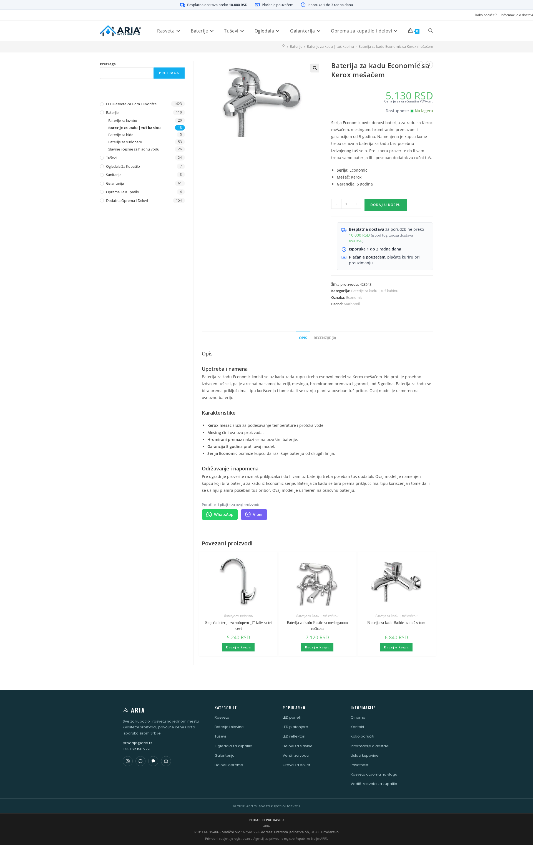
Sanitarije (113, 174)
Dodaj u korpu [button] (238, 647)
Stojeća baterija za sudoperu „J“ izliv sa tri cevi (238, 626)
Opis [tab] (303, 337)
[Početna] (283, 46)
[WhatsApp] (140, 761)
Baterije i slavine (229, 726)
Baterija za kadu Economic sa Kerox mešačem (395, 46)
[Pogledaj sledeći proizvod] (429, 65)
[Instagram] (128, 761)
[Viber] (153, 761)
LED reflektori (294, 736)
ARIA (138, 710)
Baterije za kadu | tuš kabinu (374, 290)
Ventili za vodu (296, 755)
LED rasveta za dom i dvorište (131, 103)
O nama (358, 717)
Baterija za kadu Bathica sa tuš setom (396, 623)
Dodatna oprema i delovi (127, 200)
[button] (314, 68)
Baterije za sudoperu (238, 615)
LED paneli (292, 717)
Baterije (112, 112)
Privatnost (359, 765)
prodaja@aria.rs (137, 743)
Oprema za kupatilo (122, 191)
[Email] (166, 761)
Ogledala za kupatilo (123, 166)
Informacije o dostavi (517, 14)
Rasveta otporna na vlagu (374, 774)
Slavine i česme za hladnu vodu (133, 149)
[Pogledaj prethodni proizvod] (419, 65)
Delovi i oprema (229, 765)
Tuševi (111, 157)
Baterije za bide (120, 134)
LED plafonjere (295, 726)
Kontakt (357, 726)
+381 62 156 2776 (137, 749)
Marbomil (352, 303)
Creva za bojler (296, 765)
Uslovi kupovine (365, 755)
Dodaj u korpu (385, 204)
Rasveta (222, 717)
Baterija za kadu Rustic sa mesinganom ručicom (317, 626)
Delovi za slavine (298, 746)
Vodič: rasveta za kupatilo (374, 783)
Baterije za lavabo (122, 120)
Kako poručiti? (486, 14)
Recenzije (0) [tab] (325, 337)
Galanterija (115, 183)
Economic (354, 297)
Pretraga (108, 63)
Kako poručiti (362, 736)
